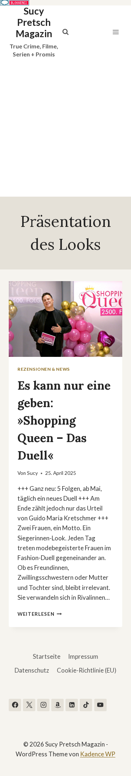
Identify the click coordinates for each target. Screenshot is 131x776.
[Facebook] (15, 705)
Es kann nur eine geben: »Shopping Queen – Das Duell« (64, 420)
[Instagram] (43, 705)
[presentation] (65, 319)
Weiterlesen (39, 614)
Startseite (46, 656)
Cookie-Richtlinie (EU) (86, 670)
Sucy (32, 473)
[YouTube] (100, 705)
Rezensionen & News (43, 369)
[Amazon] (57, 705)
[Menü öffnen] (115, 32)
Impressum (83, 656)
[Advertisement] (65, 127)
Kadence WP (97, 754)
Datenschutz (32, 670)
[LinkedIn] (72, 705)
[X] (29, 705)
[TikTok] (86, 705)
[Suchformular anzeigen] (65, 32)
